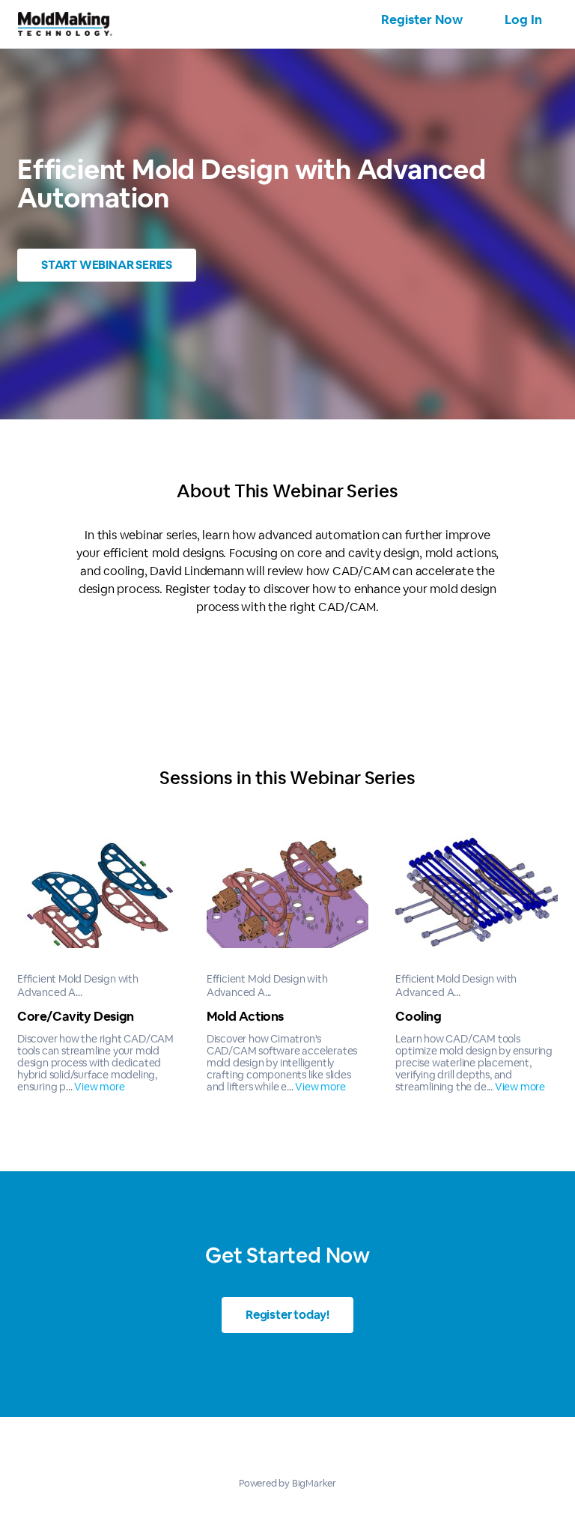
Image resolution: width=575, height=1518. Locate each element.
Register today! (287, 1315)
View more (99, 1086)
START (106, 265)
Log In (523, 19)
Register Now (422, 19)
